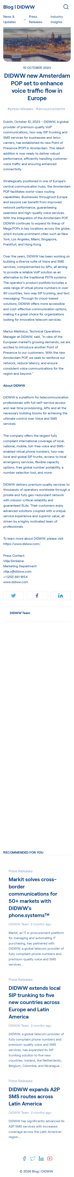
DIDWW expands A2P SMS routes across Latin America (34, 1096)
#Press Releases (20, 108)
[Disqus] (37, 676)
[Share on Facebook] (37, 595)
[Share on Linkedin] (60, 595)
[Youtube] (49, 1158)
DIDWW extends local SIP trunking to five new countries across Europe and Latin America (34, 1002)
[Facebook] (24, 1158)
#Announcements (50, 108)
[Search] (66, 7)
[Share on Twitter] (13, 595)
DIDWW (49, 121)
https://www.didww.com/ (21, 544)
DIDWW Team (20, 613)
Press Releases (35, 19)
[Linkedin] (41, 1158)
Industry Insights (57, 19)
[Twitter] (32, 1158)
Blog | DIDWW (42, 1171)
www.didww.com (15, 582)
